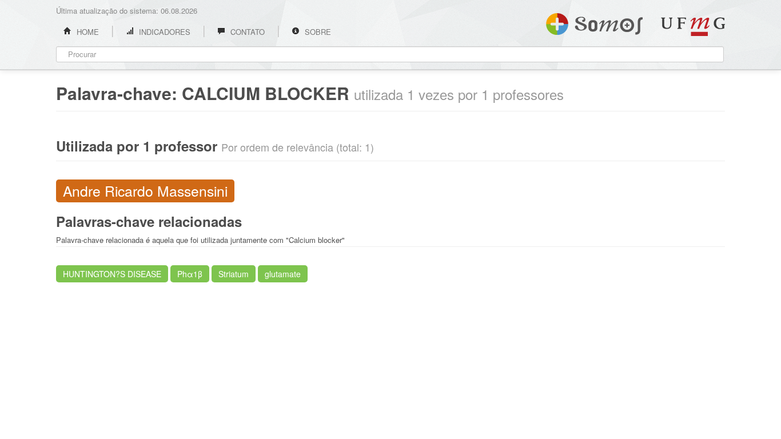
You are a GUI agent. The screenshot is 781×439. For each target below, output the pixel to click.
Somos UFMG (594, 22)
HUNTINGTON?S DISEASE (112, 274)
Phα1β (189, 274)
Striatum (233, 274)
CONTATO (246, 31)
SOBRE (316, 31)
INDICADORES (163, 31)
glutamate (283, 274)
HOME (86, 31)
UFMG (693, 26)
